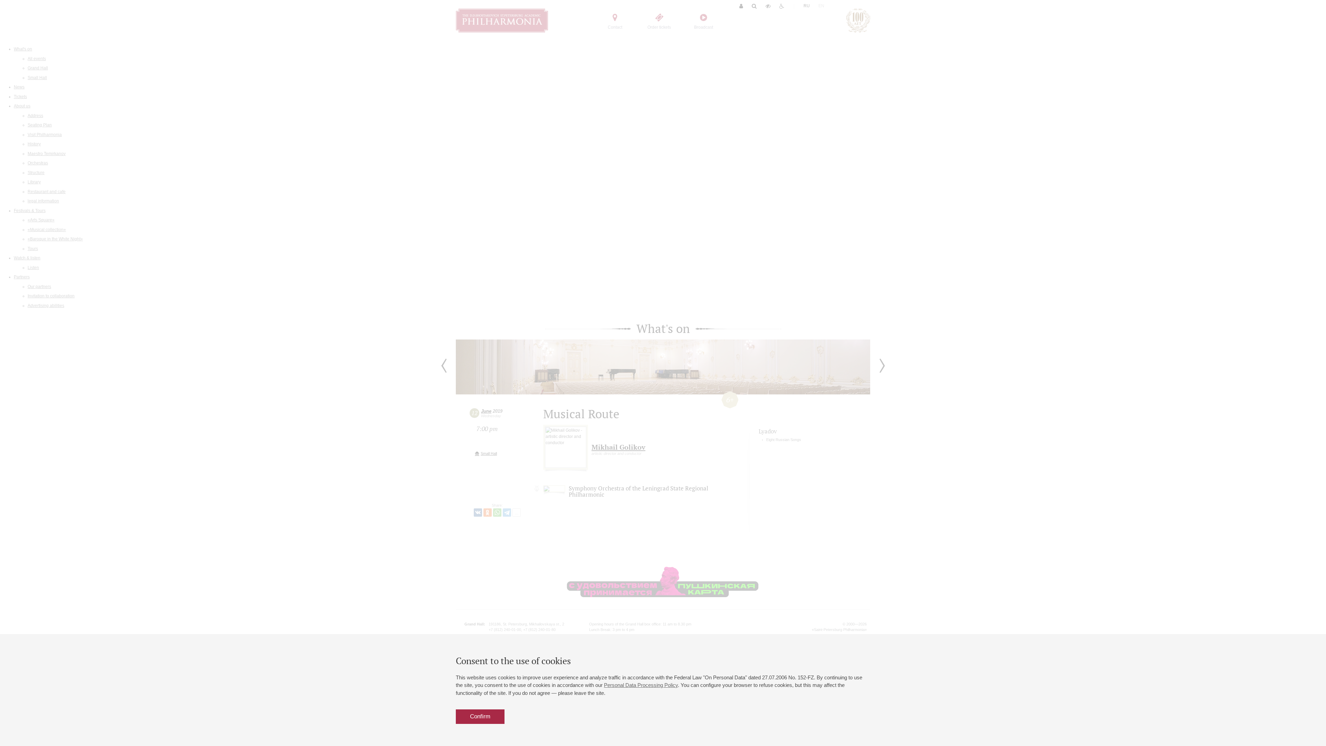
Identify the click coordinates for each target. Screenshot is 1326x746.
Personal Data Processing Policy (641, 685)
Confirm (480, 716)
